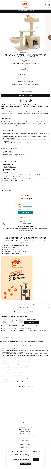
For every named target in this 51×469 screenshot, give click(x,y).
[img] (23, 221)
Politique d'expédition (25, 431)
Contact (25, 425)
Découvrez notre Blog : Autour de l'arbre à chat (25, 436)
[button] (24, 60)
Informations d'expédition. (25, 304)
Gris (28, 70)
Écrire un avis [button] (25, 212)
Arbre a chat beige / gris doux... (15, 325)
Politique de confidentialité (25, 427)
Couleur (25, 68)
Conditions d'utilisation (25, 433)
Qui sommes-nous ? (25, 438)
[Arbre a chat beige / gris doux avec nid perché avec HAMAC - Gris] (11, 416)
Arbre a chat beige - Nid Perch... (15, 328)
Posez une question (25, 307)
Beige (23, 70)
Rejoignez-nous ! (25, 447)
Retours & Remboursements (25, 429)
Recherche (25, 422)
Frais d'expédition (21, 63)
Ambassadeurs (25, 440)
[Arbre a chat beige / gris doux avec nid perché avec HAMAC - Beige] (9, 416)
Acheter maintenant (25, 95)
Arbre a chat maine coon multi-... (16, 330)
